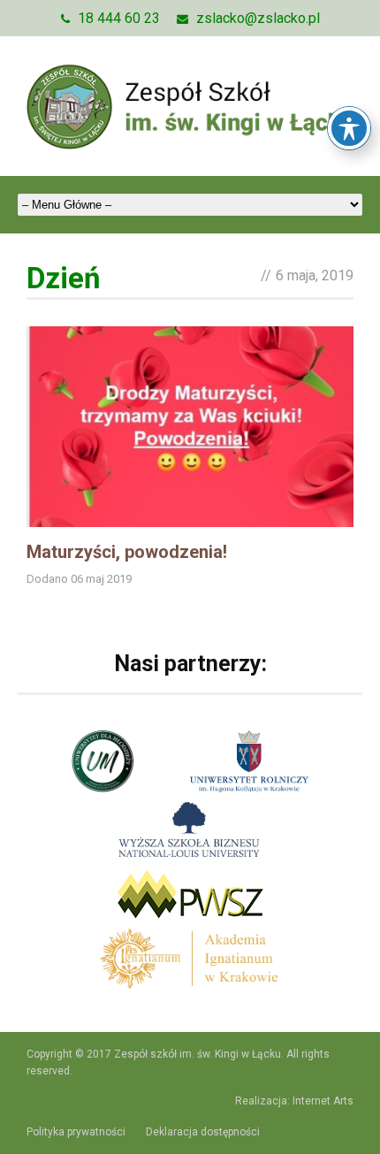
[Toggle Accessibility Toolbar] (349, 128)
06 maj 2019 (101, 578)
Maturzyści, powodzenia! (127, 551)
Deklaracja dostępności (203, 1132)
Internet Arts (323, 1101)
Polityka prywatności (76, 1132)
